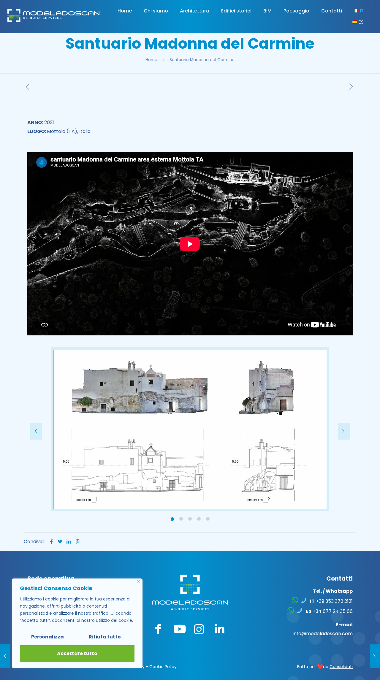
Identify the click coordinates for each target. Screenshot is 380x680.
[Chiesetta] (5, 656)
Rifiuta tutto (105, 636)
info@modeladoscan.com (323, 633)
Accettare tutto (77, 653)
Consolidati (341, 667)
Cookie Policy (163, 667)
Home (151, 60)
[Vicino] (138, 581)
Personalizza (47, 636)
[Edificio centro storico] (375, 656)
